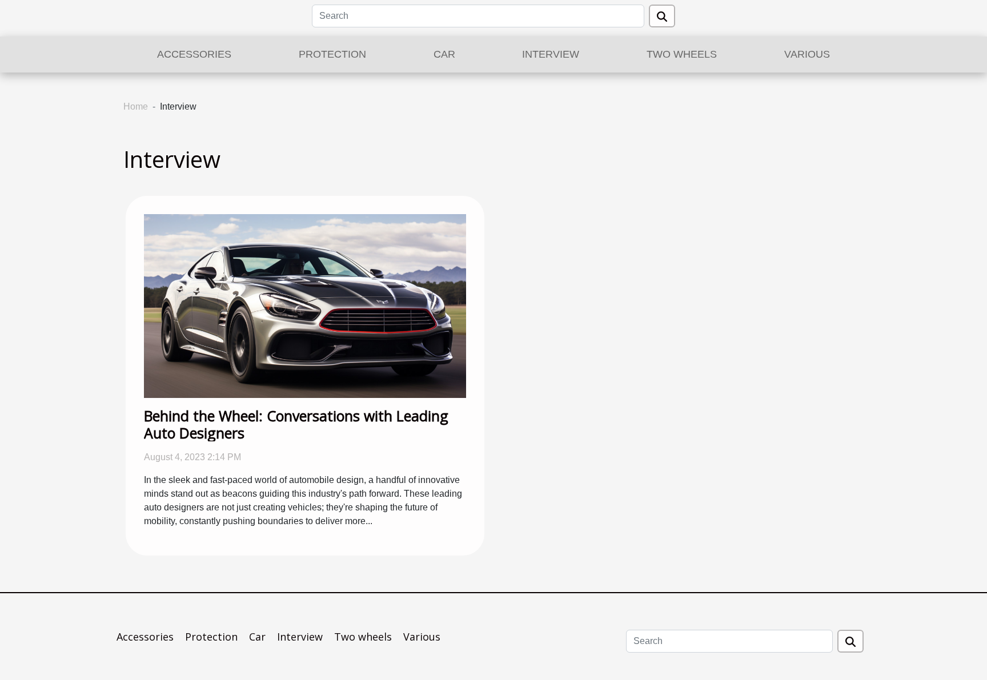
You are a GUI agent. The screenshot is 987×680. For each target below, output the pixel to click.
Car (444, 54)
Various (807, 54)
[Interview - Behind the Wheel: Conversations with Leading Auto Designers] (305, 305)
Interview (550, 54)
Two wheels (682, 54)
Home (135, 106)
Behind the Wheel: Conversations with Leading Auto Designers (296, 424)
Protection (332, 54)
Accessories (194, 54)
